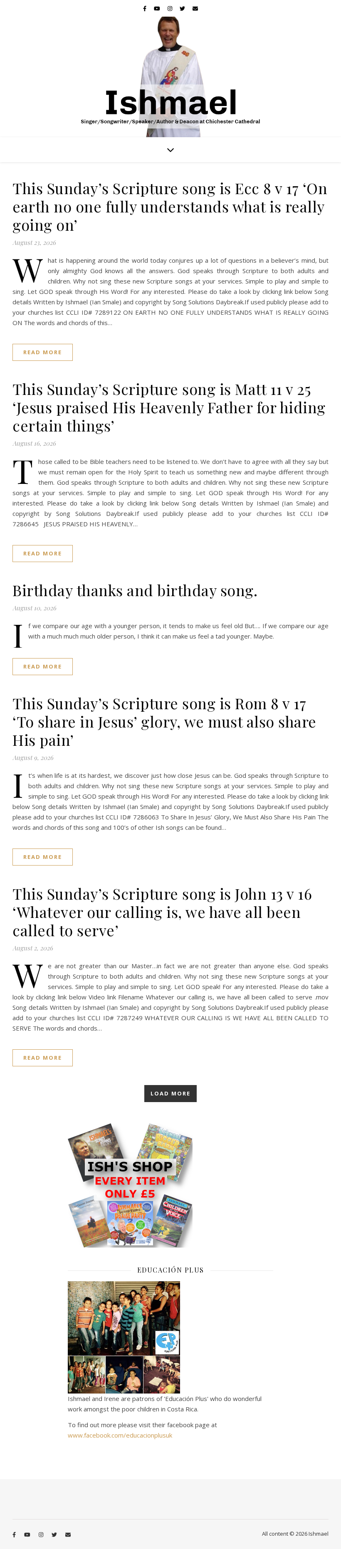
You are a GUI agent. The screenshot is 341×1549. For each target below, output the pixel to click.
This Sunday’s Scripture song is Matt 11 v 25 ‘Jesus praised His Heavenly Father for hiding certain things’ (169, 407)
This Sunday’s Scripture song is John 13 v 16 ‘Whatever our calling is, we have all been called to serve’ (162, 911)
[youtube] (157, 8)
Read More (42, 352)
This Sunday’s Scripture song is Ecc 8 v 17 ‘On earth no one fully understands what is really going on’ (169, 206)
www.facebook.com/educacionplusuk (120, 1435)
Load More (170, 1093)
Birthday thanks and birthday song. (134, 590)
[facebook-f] (145, 8)
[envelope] (195, 8)
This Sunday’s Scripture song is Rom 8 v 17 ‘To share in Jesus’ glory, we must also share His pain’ (164, 721)
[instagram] (170, 8)
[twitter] (183, 8)
